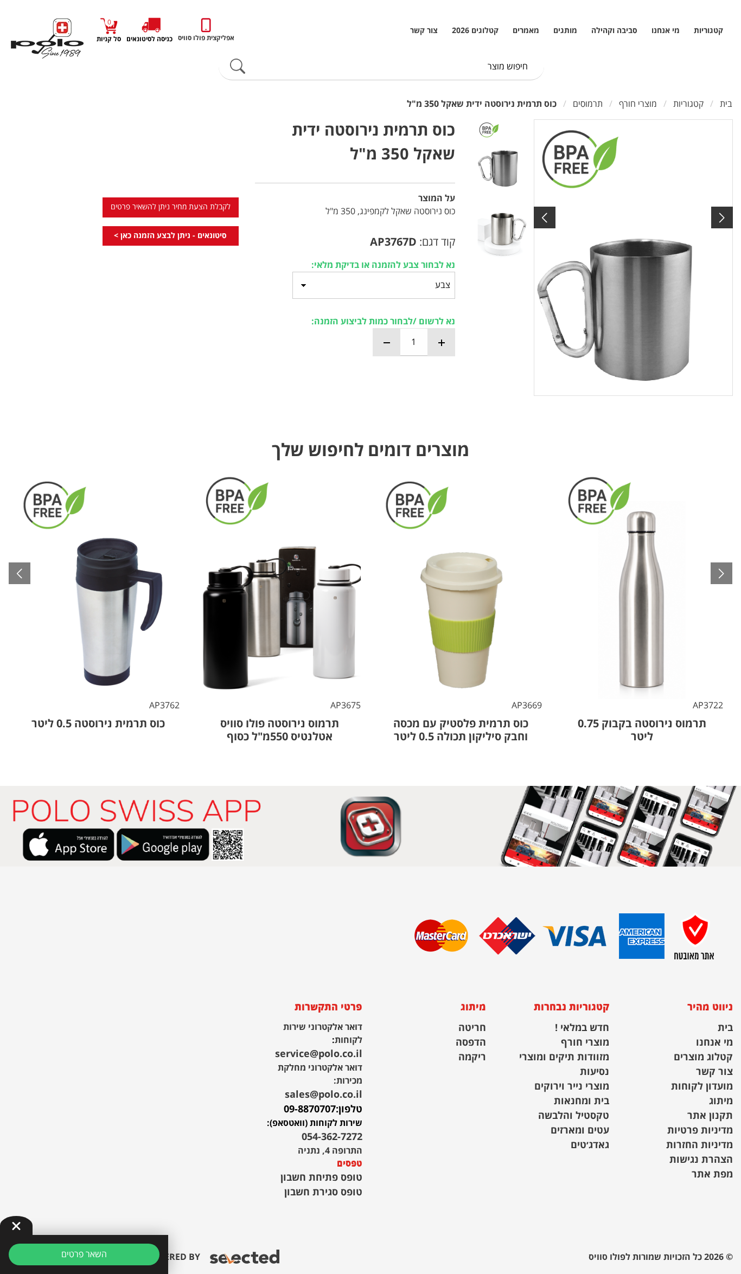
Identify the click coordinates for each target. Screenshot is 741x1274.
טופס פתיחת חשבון (321, 1177)
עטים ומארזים (580, 1130)
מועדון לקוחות (702, 1086)
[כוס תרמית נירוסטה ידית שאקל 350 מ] (633, 257)
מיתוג (721, 1101)
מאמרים (526, 31)
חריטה (472, 1028)
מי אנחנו (665, 31)
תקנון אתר (710, 1116)
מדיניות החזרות (699, 1145)
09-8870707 (310, 1109)
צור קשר (424, 31)
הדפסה (471, 1042)
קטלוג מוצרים (703, 1057)
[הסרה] (386, 342)
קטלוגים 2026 (475, 31)
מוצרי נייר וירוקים (571, 1086)
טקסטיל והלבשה (573, 1116)
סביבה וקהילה (614, 31)
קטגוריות (708, 31)
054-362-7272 (332, 1137)
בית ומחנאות (581, 1101)
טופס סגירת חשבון (323, 1192)
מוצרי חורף (585, 1042)
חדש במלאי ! (582, 1028)
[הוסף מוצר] (441, 342)
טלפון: (349, 1109)
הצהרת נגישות (701, 1160)
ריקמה (472, 1057)
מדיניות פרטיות (700, 1130)
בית (725, 1028)
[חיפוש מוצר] (237, 66)
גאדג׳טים (590, 1145)
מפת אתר (712, 1174)
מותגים (565, 31)
